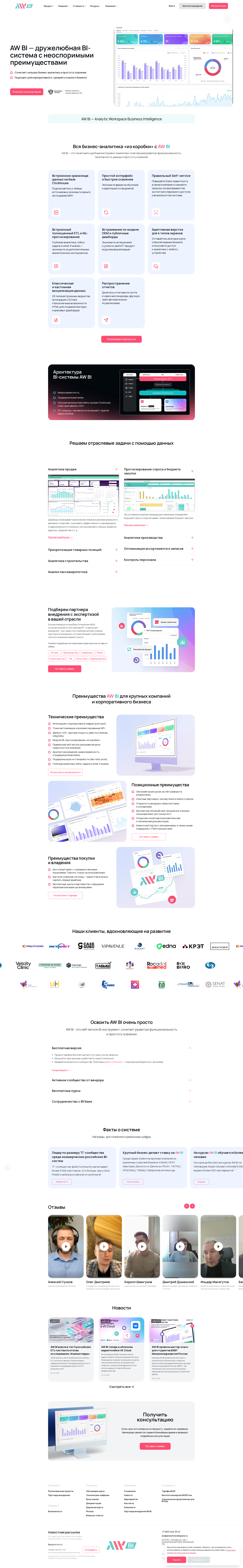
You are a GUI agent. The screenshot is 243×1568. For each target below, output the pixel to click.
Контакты (129, 1503)
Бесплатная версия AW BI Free (177, 1495)
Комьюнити (129, 1507)
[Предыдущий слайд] (7, 1167)
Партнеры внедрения (59, 1495)
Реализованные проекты (60, 1491)
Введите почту (55, 1544)
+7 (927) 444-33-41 (171, 1531)
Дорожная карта (94, 1507)
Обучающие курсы (95, 1491)
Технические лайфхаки (97, 1495)
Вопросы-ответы (94, 1515)
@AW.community (113, 1061)
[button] (218, 6)
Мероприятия (131, 1499)
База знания (92, 1499)
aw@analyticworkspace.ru (175, 1535)
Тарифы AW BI (168, 1491)
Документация (93, 1503)
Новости (128, 1495)
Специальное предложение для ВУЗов (178, 1500)
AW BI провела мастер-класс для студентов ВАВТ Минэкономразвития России (170, 1350)
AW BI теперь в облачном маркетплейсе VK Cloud (117, 1348)
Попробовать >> (61, 1070)
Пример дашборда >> (60, 537)
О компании (130, 1491)
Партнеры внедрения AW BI (137, 1511)
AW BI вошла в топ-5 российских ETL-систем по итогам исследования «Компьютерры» (71, 1350)
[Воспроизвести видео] (66, 1246)
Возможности (55, 1511)
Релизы (90, 1511)
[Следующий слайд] (235, 1167)
